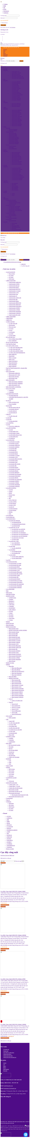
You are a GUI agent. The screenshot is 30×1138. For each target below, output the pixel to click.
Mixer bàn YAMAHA (13, 130)
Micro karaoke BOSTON (16, 156)
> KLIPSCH (9, 835)
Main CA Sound (15, 185)
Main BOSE (14, 184)
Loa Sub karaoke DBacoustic (15, 572)
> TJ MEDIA (9, 843)
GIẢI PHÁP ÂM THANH (12, 393)
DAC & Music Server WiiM (15, 339)
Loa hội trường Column (14, 433)
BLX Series (11, 770)
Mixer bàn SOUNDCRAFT (18, 671)
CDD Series (11, 604)
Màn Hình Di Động (10, 594)
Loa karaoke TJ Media (16, 97)
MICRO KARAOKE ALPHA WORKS (18, 630)
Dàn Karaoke (12, 325)
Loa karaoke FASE (13, 462)
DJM (10, 762)
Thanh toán (5, 1051)
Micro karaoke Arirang (16, 152)
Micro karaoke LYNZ (14, 652)
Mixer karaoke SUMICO (13, 139)
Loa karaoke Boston (15, 86)
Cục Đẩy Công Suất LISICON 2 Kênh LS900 (13, 979)
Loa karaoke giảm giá (13, 409)
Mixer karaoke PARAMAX (14, 138)
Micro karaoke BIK (15, 153)
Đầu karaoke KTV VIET (16, 104)
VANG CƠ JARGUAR (17, 700)
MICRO (8, 621)
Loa (4, 1064)
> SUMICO (8, 842)
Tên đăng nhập (3, 15)
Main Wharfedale (15, 189)
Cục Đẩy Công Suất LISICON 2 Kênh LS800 (13, 891)
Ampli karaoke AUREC (14, 284)
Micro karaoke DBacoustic (15, 645)
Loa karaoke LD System (14, 469)
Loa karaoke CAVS (15, 89)
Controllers (11, 392)
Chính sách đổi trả (7, 1054)
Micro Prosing (12, 661)
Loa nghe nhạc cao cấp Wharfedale (15, 210)
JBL (10, 498)
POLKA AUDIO (10, 849)
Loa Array (11, 328)
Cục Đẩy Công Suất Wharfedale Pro (17, 352)
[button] (3, 66)
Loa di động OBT (13, 726)
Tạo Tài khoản (12, 27)
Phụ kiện (5, 1070)
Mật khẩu (2, 18)
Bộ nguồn (11, 746)
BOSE (10, 493)
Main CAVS (11, 359)
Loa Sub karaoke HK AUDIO (15, 573)
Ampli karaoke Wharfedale (17, 124)
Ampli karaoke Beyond (14, 285)
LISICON (23, 264)
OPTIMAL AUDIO (10, 736)
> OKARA (8, 838)
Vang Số (7, 144)
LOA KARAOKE (10, 440)
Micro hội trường (10, 625)
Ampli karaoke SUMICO (16, 121)
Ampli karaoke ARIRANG (16, 110)
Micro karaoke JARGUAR (15, 647)
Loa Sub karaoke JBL (16, 173)
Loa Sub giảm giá (13, 412)
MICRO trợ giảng (10, 662)
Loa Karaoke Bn (12, 450)
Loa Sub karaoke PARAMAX (17, 175)
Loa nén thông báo (10, 517)
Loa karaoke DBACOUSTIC (15, 459)
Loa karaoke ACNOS (14, 443)
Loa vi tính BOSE (12, 214)
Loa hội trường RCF (13, 436)
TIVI (7, 779)
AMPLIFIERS (9, 318)
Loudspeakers (12, 741)
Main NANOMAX (13, 361)
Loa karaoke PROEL (13, 477)
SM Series (11, 776)
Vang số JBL (11, 147)
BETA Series (12, 769)
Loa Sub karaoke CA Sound (17, 169)
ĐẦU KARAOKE (10, 371)
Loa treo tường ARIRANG (18, 556)
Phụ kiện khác (14, 223)
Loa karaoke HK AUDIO (14, 464)
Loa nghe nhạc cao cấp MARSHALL (20, 534)
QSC (10, 513)
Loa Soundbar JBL (12, 220)
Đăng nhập (3, 239)
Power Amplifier (12, 404)
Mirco (4, 1066)
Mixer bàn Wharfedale (13, 129)
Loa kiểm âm (12, 438)
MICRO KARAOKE (11, 626)
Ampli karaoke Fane (13, 294)
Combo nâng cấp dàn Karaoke (15, 788)
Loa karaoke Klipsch (16, 92)
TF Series (11, 810)
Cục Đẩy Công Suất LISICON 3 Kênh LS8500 (13, 935)
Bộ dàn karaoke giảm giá (14, 407)
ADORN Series (12, 597)
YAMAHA (8, 801)
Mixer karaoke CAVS (16, 686)
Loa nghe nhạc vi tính (10, 212)
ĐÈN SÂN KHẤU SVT (14, 385)
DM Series (11, 803)
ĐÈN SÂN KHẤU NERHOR (16, 381)
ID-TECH (8, 400)
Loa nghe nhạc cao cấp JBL (14, 207)
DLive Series (12, 273)
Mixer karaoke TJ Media (13, 140)
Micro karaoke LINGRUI (14, 650)
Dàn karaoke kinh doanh (16, 75)
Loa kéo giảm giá (13, 411)
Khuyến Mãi (9, 405)
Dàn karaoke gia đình (16, 74)
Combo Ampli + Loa (15, 71)
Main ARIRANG (15, 183)
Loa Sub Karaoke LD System (15, 580)
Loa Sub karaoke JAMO (16, 171)
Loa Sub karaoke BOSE (16, 167)
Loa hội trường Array (13, 431)
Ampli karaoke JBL (13, 299)
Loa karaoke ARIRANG (16, 81)
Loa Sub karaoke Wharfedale (17, 178)
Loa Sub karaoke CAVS (16, 170)
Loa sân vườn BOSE (13, 218)
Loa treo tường (12, 335)
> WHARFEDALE (10, 845)
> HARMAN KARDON (11, 830)
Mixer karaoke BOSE (13, 135)
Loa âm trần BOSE (13, 421)
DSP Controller (12, 717)
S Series (10, 613)
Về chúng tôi (6, 1049)
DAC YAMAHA (13, 340)
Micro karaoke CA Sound (16, 157)
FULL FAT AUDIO (10, 388)
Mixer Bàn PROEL (16, 669)
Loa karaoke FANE (13, 460)
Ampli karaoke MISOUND (15, 303)
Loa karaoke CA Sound (16, 88)
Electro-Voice (12, 495)
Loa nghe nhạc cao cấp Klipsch (15, 209)
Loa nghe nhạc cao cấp (10, 205)
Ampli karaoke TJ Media (16, 122)
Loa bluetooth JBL (12, 203)
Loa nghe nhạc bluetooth (11, 200)
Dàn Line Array (12, 327)
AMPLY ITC (9, 320)
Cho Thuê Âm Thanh (11, 344)
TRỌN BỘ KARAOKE (11, 782)
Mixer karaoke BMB (13, 134)
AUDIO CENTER (10, 321)
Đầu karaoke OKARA (16, 106)
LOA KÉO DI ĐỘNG (11, 488)
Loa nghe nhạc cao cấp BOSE (14, 206)
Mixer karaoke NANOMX (18, 688)
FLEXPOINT (12, 608)
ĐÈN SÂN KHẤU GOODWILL (13, 387)
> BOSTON (9, 825)
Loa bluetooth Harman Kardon (14, 202)
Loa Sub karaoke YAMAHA (17, 179)
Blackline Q (11, 601)
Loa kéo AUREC (13, 501)
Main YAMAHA (15, 188)
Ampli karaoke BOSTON (16, 112)
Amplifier (11, 599)
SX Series (11, 614)
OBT (7, 719)
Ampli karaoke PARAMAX (17, 120)
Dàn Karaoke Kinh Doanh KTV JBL (20, 794)
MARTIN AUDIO (10, 596)
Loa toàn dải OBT (13, 733)
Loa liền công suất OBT (14, 728)
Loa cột (10, 330)
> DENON (8, 828)
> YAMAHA (9, 847)
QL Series (11, 808)
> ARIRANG (9, 818)
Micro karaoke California (16, 158)
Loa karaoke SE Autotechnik (17, 94)
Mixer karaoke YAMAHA (14, 143)
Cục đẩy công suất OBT (14, 722)
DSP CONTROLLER (14, 402)
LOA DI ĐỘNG (10, 423)
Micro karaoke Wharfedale (17, 164)
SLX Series (11, 774)
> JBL (7, 833)
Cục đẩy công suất (13, 323)
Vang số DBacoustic (16, 710)
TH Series (11, 616)
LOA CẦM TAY (13, 500)
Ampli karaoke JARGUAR (17, 116)
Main (7, 590)
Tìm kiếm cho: (3, 60)
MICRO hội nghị (10, 623)
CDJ (10, 760)
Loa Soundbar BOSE (16, 551)
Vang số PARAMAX (13, 148)
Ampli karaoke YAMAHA (16, 125)
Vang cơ (11, 698)
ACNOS (13, 193)
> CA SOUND (9, 826)
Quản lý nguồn (9, 765)
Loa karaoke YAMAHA (16, 99)
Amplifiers (11, 390)
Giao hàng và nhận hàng (8, 1052)
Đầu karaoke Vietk (13, 378)
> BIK (7, 819)
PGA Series (11, 772)
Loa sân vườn (8, 216)
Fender (10, 496)
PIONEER (8, 758)
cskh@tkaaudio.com (8, 1085)
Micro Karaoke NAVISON (15, 654)
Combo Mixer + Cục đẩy (16, 72)
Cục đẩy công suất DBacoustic (16, 347)
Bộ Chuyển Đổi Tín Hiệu (16, 229)
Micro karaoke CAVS (16, 155)
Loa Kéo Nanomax (13, 508)
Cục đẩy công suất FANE (14, 349)
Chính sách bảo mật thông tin (9, 1057)
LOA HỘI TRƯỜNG (11, 428)
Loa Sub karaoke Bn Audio (15, 565)
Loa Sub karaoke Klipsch (16, 174)
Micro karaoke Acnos (13, 628)
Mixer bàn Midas (12, 676)
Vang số (8, 800)
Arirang (13, 194)
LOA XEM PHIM (10, 589)
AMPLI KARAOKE (11, 280)
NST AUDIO (9, 716)
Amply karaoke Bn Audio (14, 315)
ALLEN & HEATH (10, 272)
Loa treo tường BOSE (16, 558)
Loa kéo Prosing (12, 510)
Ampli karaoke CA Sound (16, 113)
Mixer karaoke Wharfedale (14, 142)
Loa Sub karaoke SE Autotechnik (18, 176)
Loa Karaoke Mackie (13, 471)
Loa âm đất (8, 417)
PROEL (11, 512)
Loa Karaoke (12, 332)
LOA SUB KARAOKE (11, 561)
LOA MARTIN (9, 515)
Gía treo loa (14, 228)
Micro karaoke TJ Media (16, 162)
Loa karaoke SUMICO (16, 95)
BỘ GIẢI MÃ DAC (10, 337)
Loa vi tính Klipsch (12, 215)
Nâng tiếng (11, 753)
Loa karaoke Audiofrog (16, 83)
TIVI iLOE (11, 781)
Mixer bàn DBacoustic (17, 668)
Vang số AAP (15, 704)
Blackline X (11, 602)
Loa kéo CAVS (12, 505)
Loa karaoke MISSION (14, 472)
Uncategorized (9, 798)
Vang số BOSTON (16, 705)
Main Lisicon (9, 592)
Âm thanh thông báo (13, 395)
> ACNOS (8, 816)
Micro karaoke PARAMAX (17, 161)
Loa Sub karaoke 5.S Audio (15, 563)
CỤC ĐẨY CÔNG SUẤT (12, 345)
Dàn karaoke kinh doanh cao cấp (18, 77)
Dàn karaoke (6, 1069)
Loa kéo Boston (12, 503)
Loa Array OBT (12, 724)
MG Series (11, 805)
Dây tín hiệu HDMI (15, 225)
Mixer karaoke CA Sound (13, 137)
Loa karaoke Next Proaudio (15, 474)
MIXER (4, 126)
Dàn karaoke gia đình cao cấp (17, 76)
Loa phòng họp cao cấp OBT (15, 729)
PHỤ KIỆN (5, 221)
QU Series (11, 275)
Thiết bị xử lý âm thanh (14, 757)
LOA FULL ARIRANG (14, 426)
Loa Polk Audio (12, 211)
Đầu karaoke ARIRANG (16, 103)
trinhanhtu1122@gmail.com (10, 1088)
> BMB (8, 821)
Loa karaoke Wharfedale (16, 98)
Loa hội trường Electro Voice (15, 435)
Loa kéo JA (11, 507)
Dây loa (13, 224)
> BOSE (8, 823)
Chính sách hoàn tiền (8, 1055)
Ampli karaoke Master (16, 117)
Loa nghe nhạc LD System (18, 537)
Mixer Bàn (8, 128)
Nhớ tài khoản (5, 22)
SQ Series (11, 277)
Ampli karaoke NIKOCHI (16, 119)
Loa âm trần (8, 419)
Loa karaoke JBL (15, 90)
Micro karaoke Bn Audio (14, 637)
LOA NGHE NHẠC (10, 519)
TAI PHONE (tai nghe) (16, 227)
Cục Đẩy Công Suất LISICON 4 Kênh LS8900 (13, 1024)
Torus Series (11, 618)
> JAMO (8, 831)
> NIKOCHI (9, 837)
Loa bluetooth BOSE (13, 201)
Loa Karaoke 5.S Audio (14, 441)
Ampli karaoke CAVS (16, 115)
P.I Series (11, 611)
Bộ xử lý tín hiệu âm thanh (12, 342)
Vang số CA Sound (12, 146)
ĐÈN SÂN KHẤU (6, 230)
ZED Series (11, 279)
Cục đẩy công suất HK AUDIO (16, 351)
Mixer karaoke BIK (12, 133)
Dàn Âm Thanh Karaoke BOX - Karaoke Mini (16, 368)
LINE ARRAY (12, 609)
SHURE (8, 767)
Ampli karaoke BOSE (16, 111)
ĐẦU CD (8, 369)
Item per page (18, 861)
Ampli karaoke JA (13, 296)
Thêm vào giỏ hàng (5, 905)
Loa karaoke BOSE (15, 85)
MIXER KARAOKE (10, 131)
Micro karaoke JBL (15, 160)
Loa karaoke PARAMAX (16, 93)
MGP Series (11, 806)
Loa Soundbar (8, 219)
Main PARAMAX (15, 187)
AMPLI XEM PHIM (10, 316)
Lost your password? (4, 20)
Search (21, 60)
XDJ (10, 764)
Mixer (4, 1067)
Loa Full (8, 424)
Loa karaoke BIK (15, 84)
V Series (11, 620)
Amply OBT (12, 721)
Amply (4, 1063)
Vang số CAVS (15, 709)
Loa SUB (11, 333)
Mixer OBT (11, 734)
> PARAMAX (9, 840)
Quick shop (3, 862)
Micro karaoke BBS (13, 633)
